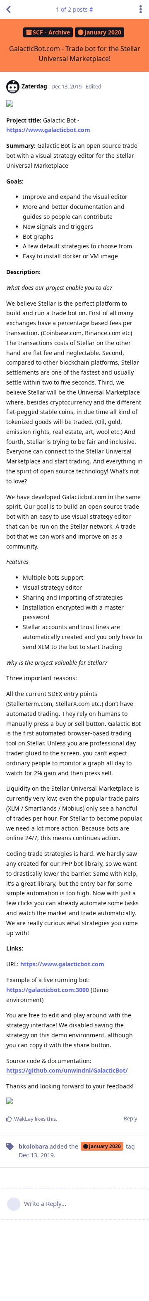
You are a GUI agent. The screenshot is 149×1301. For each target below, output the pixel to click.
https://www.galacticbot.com (48, 130)
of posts (72, 9)
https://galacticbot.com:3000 (47, 990)
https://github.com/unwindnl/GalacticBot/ (67, 1070)
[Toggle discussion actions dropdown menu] (140, 9)
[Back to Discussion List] (8, 9)
